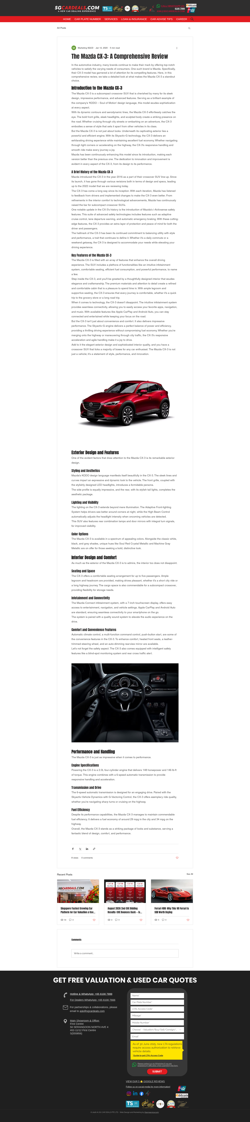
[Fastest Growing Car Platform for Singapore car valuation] (78, 891)
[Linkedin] (135, 1093)
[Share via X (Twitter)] (80, 848)
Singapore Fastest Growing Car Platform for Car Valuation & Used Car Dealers (78, 910)
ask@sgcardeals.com (92, 1011)
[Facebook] (141, 1093)
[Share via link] (94, 848)
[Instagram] (129, 1093)
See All (190, 874)
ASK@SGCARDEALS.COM (171, 11)
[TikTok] (148, 1093)
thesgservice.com (152, 1112)
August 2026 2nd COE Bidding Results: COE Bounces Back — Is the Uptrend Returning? (124, 910)
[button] (88, 19)
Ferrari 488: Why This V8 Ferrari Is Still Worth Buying (172, 910)
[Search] (192, 19)
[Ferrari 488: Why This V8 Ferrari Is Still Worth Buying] (172, 891)
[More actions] (177, 48)
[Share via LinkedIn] (87, 848)
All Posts (61, 28)
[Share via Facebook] (72, 848)
